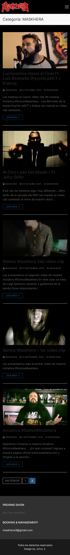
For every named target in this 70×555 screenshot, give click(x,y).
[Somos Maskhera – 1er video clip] (35, 327)
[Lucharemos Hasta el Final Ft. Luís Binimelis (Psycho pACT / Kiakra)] (35, 50)
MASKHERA (52, 90)
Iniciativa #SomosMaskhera (29, 430)
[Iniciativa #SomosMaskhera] (35, 407)
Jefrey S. (41, 548)
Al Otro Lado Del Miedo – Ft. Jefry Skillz (29, 175)
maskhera (11, 90)
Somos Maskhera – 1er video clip (34, 350)
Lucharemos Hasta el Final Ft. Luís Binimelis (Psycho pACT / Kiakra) (31, 78)
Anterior (12, 480)
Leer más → (13, 117)
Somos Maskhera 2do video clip (33, 261)
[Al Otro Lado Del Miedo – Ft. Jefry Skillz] (35, 149)
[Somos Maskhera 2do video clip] (35, 238)
